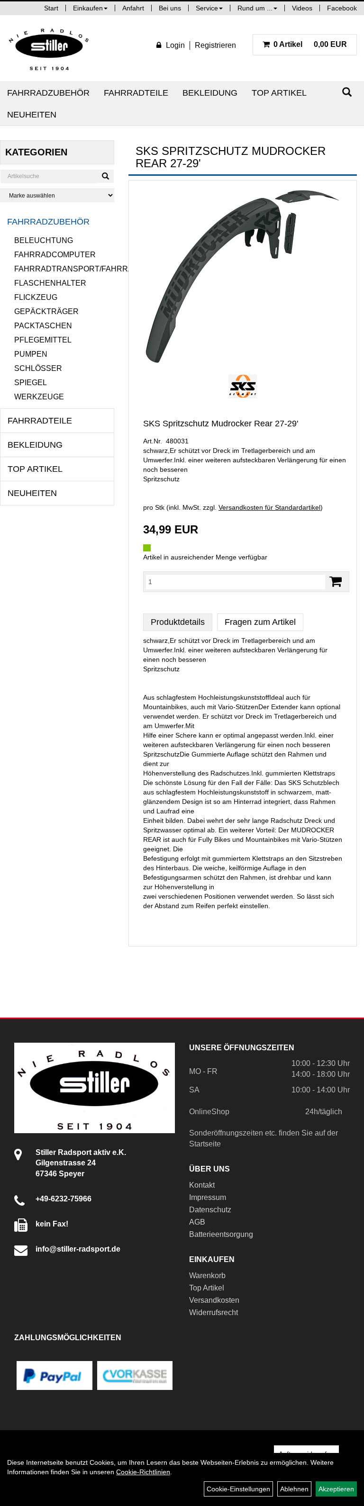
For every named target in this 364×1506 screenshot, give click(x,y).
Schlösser (38, 368)
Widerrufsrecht (213, 1312)
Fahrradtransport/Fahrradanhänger (64, 269)
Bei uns (170, 8)
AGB (197, 1222)
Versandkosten (214, 1300)
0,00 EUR (310, 44)
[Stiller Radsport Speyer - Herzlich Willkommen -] (49, 48)
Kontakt (202, 1185)
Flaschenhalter (50, 283)
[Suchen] (347, 92)
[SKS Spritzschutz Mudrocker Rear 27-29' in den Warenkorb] (335, 581)
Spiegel (30, 383)
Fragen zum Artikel (260, 622)
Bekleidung (209, 93)
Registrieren (215, 45)
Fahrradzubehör (48, 93)
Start (51, 8)
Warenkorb (207, 1276)
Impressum (207, 1197)
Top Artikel (279, 93)
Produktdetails (178, 622)
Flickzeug (35, 297)
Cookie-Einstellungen (238, 1489)
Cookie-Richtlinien (143, 1472)
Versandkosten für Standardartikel (269, 507)
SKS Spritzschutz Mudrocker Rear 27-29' (220, 423)
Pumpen (30, 354)
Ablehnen (294, 1489)
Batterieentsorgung (221, 1234)
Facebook (342, 8)
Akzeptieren (336, 1489)
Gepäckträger (46, 311)
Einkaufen (88, 8)
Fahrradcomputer (55, 255)
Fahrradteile (136, 93)
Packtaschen (43, 326)
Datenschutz (210, 1210)
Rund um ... (255, 8)
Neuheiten (31, 114)
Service (207, 8)
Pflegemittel (43, 340)
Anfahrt (133, 8)
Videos (302, 8)
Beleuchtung (43, 240)
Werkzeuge (39, 397)
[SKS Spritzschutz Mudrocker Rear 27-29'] (243, 276)
